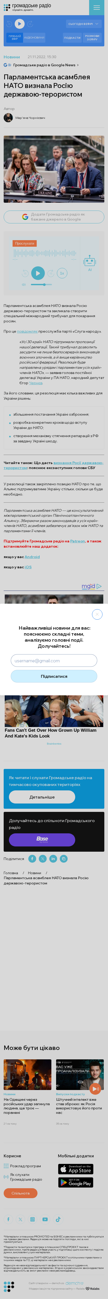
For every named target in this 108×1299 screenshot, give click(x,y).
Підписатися (54, 676)
